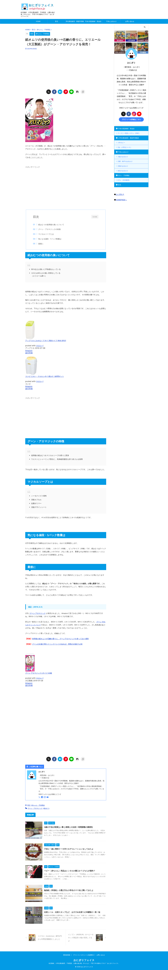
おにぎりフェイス (84, 960)
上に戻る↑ (120, 194)
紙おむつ (46, 808)
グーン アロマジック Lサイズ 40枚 (38, 673)
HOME (38, 21)
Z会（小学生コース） (125, 147)
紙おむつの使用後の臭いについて (51, 225)
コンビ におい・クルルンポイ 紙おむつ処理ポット (44, 376)
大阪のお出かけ (123, 157)
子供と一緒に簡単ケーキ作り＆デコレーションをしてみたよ (68, 849)
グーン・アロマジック (35, 808)
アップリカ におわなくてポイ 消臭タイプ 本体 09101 (45, 340)
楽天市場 (29, 353)
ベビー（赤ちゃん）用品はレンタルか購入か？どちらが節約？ (69, 871)
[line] (71, 91)
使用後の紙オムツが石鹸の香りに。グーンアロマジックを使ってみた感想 (60, 639)
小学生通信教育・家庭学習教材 (75, 21)
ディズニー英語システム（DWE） (129, 133)
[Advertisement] (65, 69)
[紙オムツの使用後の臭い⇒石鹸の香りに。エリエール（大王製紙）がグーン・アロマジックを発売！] (60, 91)
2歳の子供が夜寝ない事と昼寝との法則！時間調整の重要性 (68, 827)
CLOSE (95, 216)
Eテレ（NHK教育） (124, 180)
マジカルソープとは (46, 234)
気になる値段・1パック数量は (49, 239)
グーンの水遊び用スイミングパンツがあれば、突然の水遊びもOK (57, 644)
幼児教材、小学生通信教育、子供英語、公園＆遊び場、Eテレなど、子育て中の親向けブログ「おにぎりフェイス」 (84, 963)
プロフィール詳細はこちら (131, 119)
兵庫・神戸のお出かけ (125, 161)
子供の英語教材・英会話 (93, 21)
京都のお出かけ (123, 166)
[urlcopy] (83, 91)
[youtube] (48, 797)
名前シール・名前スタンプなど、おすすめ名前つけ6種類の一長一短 (72, 912)
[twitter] (48, 91)
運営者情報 (66, 955)
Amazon (28, 350)
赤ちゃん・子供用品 (38, 805)
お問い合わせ (129, 21)
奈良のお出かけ (123, 171)
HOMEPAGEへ (121, 200)
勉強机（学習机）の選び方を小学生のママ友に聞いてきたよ (68, 890)
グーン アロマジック (38, 613)
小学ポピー (121, 143)
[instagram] (45, 797)
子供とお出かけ (111, 21)
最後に (40, 244)
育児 (56, 21)
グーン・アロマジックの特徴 (49, 229)
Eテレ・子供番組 (123, 175)
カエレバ (39, 345)
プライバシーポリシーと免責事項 (83, 955)
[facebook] (54, 91)
